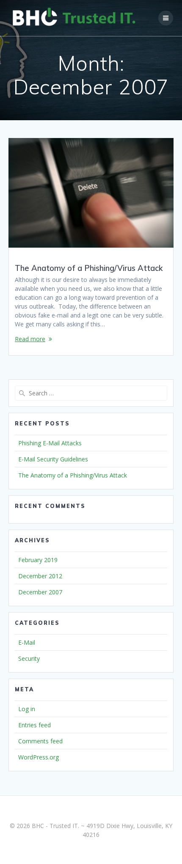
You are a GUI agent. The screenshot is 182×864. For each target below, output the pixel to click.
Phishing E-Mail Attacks (50, 443)
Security (29, 658)
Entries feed (34, 725)
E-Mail (26, 642)
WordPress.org (38, 757)
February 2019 (38, 560)
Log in (26, 709)
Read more (30, 339)
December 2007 (40, 592)
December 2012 (40, 576)
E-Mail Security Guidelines (53, 459)
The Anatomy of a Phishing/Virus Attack (89, 268)
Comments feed (40, 741)
